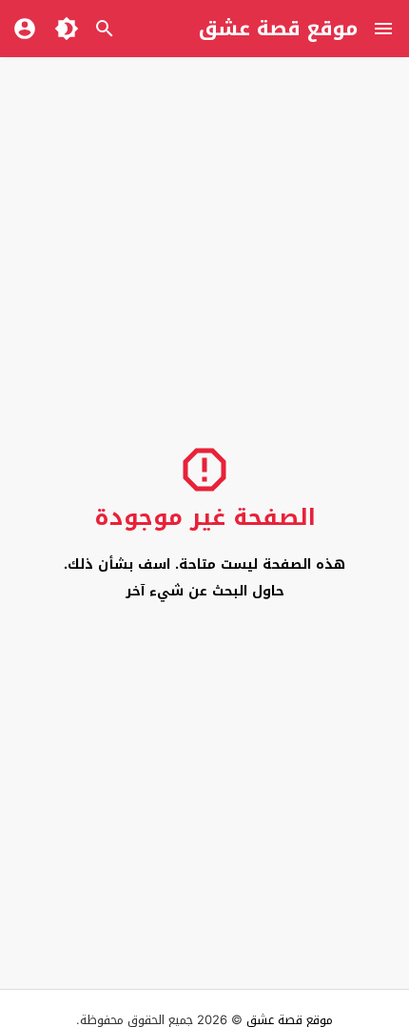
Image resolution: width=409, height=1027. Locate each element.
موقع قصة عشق (278, 29)
